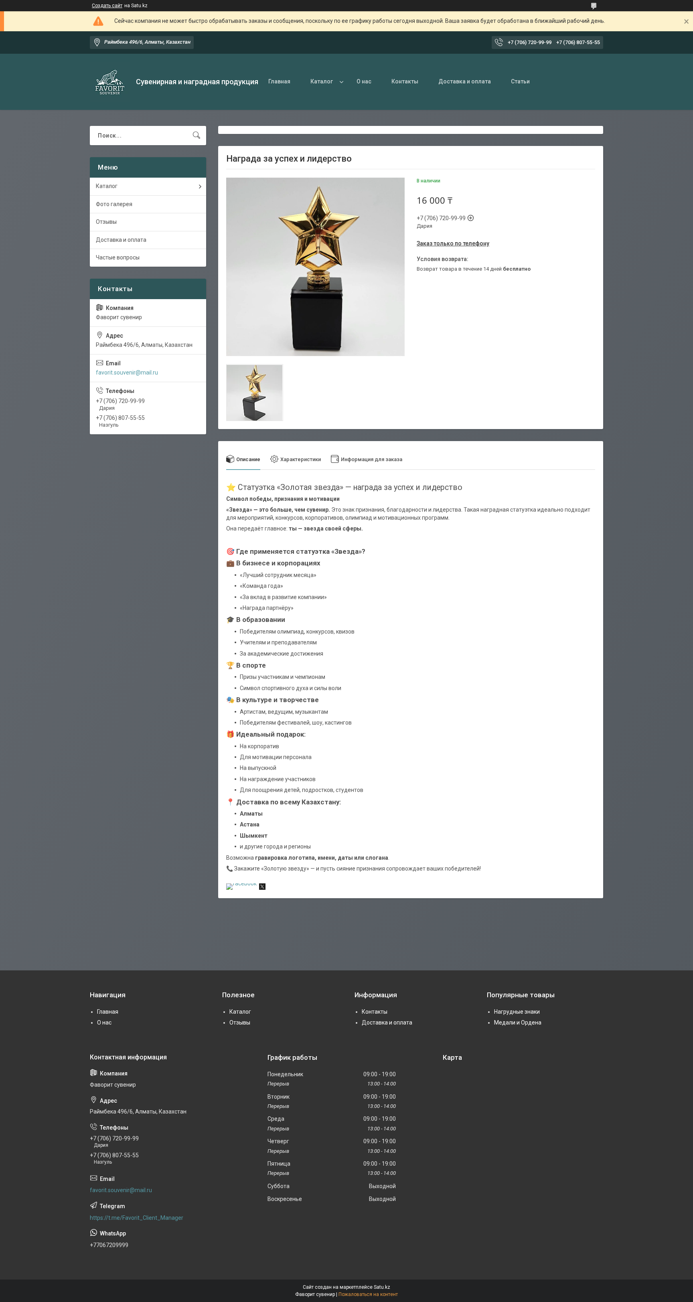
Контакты (404, 81)
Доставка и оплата (464, 81)
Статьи (520, 81)
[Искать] (196, 135)
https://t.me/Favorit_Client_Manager (136, 1218)
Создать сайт (107, 5)
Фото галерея (114, 204)
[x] (262, 888)
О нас (364, 81)
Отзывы (106, 222)
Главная (279, 81)
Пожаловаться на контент (368, 1294)
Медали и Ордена (517, 1022)
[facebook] (241, 883)
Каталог (321, 81)
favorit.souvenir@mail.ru (127, 372)
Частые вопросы (118, 257)
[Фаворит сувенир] (110, 82)
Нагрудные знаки (517, 1011)
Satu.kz (382, 1287)
